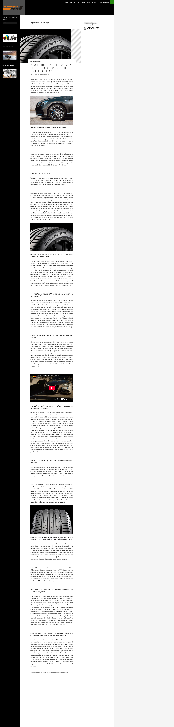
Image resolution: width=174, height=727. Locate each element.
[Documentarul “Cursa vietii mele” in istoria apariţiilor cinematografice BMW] (9, 73)
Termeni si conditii (104, 2)
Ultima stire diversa (8, 65)
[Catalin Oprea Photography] (90, 24)
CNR (79, 2)
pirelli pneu (59, 672)
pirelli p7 (50, 672)
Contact (94, 2)
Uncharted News (35, 61)
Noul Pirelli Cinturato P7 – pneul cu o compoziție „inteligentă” (51, 68)
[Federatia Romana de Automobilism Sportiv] (10, 37)
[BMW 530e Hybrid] (9, 55)
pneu (65, 672)
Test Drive (72, 2)
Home (66, 2)
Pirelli (44, 672)
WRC (88, 2)
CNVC (83, 2)
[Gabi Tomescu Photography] (93, 28)
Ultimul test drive (8, 46)
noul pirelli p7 (36, 672)
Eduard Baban (45, 74)
